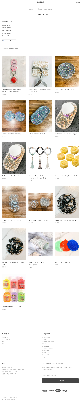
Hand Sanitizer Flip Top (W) (11, 306)
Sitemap (5, 344)
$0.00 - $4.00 (6, 25)
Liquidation (45, 350)
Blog (3, 342)
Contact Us (6, 339)
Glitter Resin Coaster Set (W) (65, 89)
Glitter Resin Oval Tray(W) (37, 134)
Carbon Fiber (46, 337)
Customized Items (48, 342)
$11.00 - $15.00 (6, 33)
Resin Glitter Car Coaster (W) (12, 134)
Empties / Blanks (47, 348)
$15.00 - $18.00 (6, 36)
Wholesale (45, 346)
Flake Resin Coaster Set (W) (38, 220)
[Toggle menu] (3, 3)
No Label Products (48, 355)
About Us (5, 337)
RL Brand (45, 339)
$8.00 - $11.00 (6, 30)
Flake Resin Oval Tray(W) (11, 176)
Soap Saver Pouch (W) (36, 262)
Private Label (46, 353)
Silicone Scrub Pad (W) (63, 262)
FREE (43, 357)
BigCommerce (13, 397)
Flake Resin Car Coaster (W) (12, 220)
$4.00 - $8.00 (6, 28)
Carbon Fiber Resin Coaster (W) (66, 220)
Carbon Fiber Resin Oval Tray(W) (66, 134)
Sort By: (5, 48)
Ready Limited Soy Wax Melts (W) (66, 176)
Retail (44, 344)
